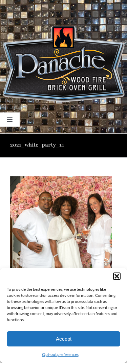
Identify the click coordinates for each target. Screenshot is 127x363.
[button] (116, 276)
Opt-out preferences (60, 354)
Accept (63, 339)
